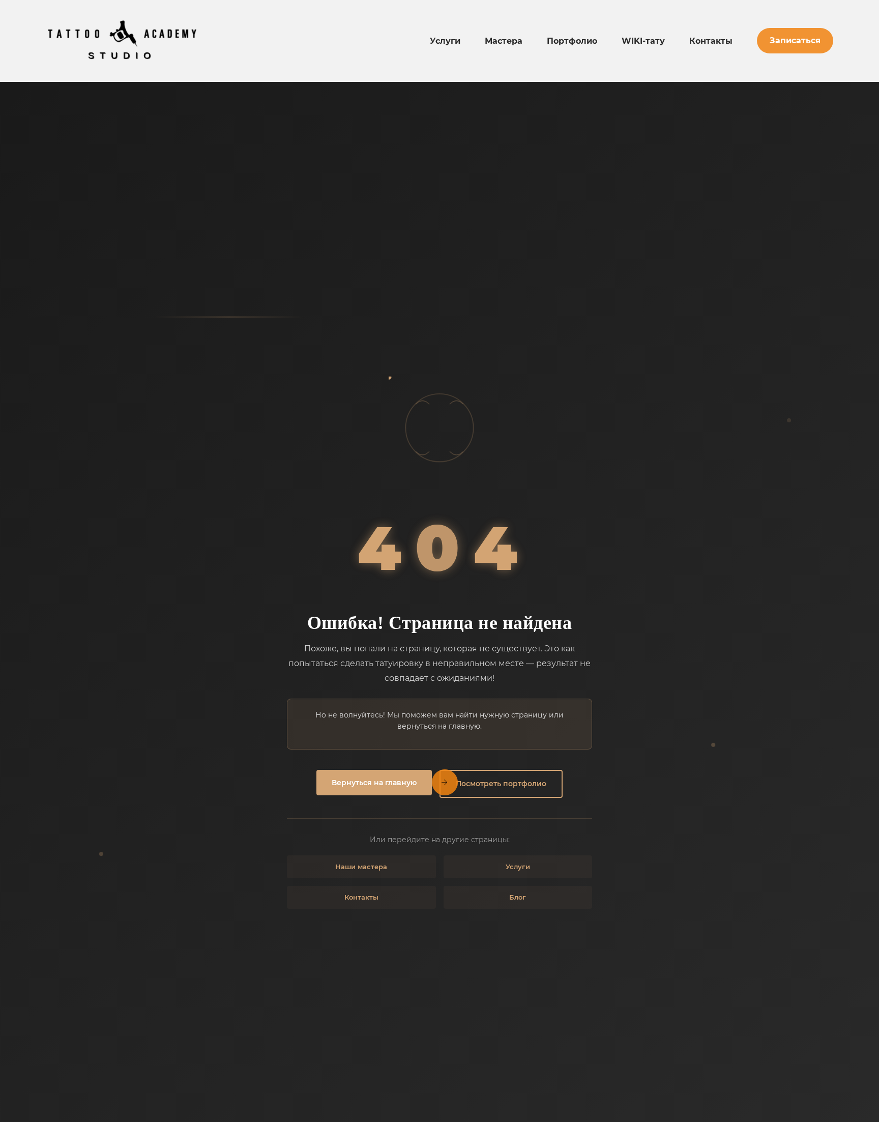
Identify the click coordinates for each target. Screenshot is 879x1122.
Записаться (795, 40)
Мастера (503, 41)
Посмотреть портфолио (501, 783)
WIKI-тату (643, 41)
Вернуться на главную (374, 782)
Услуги (445, 41)
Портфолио (572, 41)
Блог (517, 897)
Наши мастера (361, 866)
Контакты (710, 41)
